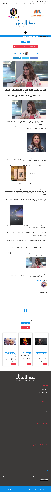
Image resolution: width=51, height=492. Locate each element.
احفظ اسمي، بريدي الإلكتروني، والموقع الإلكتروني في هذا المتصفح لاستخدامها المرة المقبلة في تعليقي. (27, 320)
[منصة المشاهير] (25, 23)
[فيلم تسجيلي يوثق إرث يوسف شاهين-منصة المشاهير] (25, 341)
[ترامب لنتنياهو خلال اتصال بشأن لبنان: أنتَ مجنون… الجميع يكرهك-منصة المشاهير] (10, 341)
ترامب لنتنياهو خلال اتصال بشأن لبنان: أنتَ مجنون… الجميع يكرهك (10, 353)
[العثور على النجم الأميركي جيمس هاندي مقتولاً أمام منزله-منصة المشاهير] (41, 341)
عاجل (28, 41)
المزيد (45, 364)
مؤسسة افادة (5, 489)
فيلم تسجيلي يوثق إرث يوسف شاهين (26, 352)
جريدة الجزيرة (45, 395)
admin (23, 53)
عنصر (46, 405)
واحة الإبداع (24, 41)
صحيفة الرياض (44, 389)
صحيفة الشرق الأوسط (43, 392)
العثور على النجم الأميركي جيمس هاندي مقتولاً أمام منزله (41, 353)
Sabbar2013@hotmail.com (40, 470)
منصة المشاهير (32, 489)
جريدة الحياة (45, 398)
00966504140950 (42, 468)
